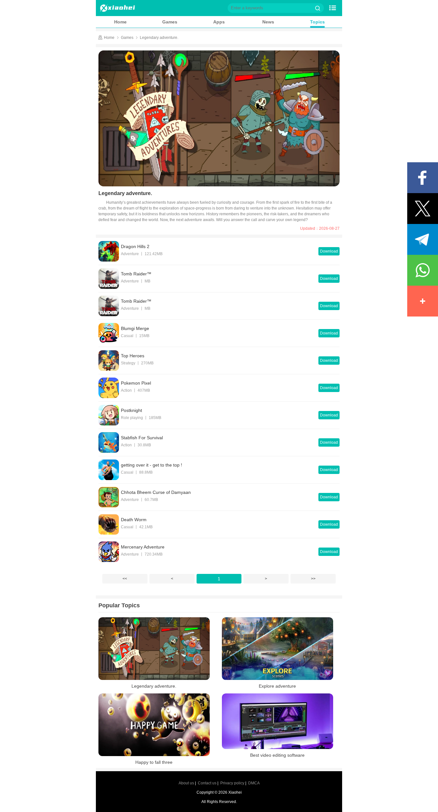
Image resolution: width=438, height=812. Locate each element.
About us (186, 783)
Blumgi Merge (135, 328)
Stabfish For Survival (142, 437)
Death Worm (134, 519)
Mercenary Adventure (142, 546)
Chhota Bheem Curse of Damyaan (156, 492)
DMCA (254, 783)
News (268, 21)
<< (124, 578)
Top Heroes (132, 355)
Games (169, 21)
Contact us (207, 783)
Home (120, 21)
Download (329, 251)
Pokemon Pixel (136, 383)
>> (313, 578)
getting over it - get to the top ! (151, 465)
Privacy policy (232, 783)
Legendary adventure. (159, 37)
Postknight (131, 410)
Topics (317, 21)
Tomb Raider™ (136, 273)
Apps (219, 21)
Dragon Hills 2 (135, 246)
